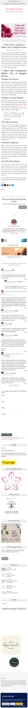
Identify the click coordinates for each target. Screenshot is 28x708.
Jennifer (6, 323)
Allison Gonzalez (9, 335)
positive (8, 83)
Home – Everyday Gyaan (13, 1)
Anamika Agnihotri (9, 310)
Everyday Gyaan (14, 9)
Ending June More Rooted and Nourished (12, 582)
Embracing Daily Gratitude (14, 257)
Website (3, 407)
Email (2, 401)
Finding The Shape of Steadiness (11, 576)
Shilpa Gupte (7, 270)
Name (3, 395)
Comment (3, 414)
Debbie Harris (8, 373)
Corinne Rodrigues (18, 50)
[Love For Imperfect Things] (24, 240)
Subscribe (22, 207)
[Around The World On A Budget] (4, 240)
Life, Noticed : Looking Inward (11, 570)
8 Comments (14, 214)
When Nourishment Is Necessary (11, 587)
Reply (25, 278)
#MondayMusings (7, 40)
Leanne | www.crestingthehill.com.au (15, 291)
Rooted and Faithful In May (12, 592)
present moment (23, 106)
